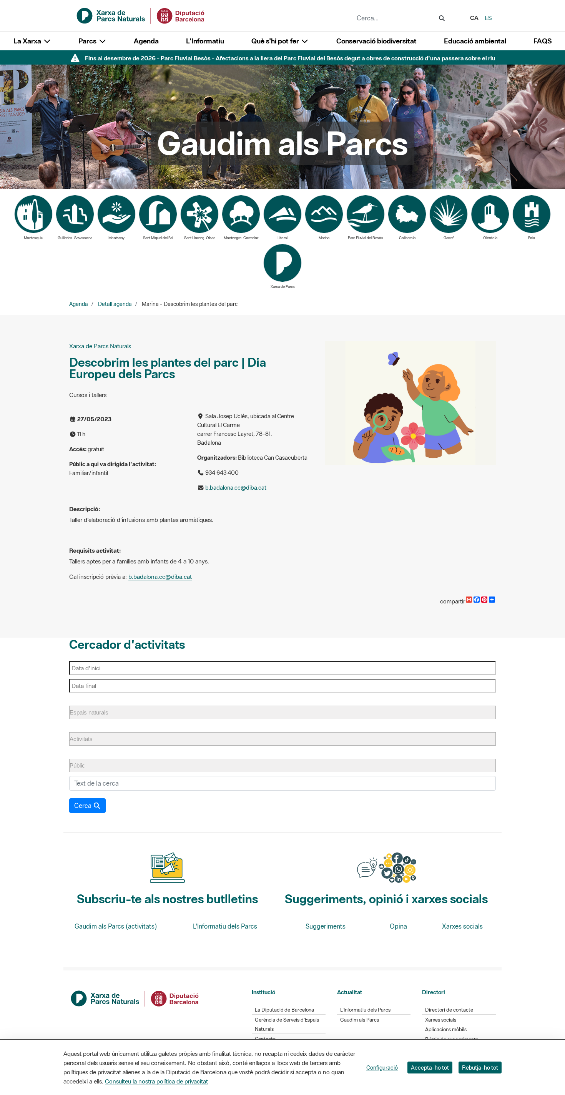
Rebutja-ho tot (480, 1067)
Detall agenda (115, 304)
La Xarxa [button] (28, 41)
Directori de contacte (449, 1010)
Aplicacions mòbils (446, 1029)
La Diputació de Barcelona (284, 1010)
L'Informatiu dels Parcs (225, 926)
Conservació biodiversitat (376, 41)
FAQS (542, 41)
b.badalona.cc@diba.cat (235, 487)
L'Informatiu (205, 41)
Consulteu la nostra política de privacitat (156, 1081)
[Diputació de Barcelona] (135, 998)
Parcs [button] (88, 41)
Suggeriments (326, 926)
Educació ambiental (475, 41)
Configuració (382, 1067)
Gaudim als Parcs (359, 1020)
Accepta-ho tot (430, 1067)
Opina (398, 926)
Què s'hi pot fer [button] (276, 41)
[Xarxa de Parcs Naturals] (141, 15)
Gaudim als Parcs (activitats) (116, 926)
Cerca (83, 805)
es (488, 18)
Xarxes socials (462, 926)
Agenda (146, 41)
